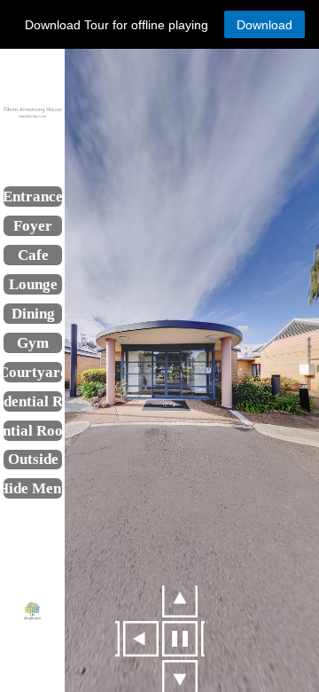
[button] (264, 24)
